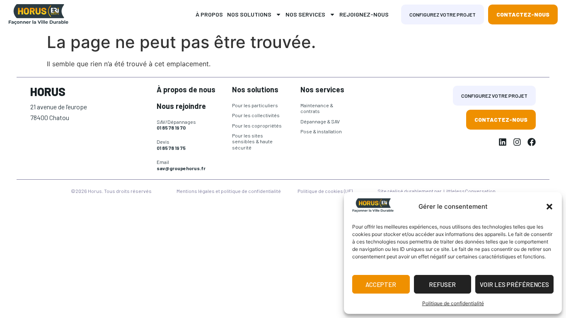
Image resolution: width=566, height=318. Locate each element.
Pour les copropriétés (257, 125)
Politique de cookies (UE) (325, 191)
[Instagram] (517, 142)
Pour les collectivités (256, 115)
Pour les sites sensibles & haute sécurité (252, 141)
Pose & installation (321, 131)
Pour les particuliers (255, 105)
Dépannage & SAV (320, 121)
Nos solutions (249, 14)
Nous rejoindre (181, 106)
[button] (549, 206)
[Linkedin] (502, 142)
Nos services (305, 14)
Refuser (442, 284)
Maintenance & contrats (316, 108)
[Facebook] (531, 142)
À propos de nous (186, 89)
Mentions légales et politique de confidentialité (229, 191)
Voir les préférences (514, 284)
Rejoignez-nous (364, 14)
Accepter (380, 284)
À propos (209, 14)
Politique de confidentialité (453, 303)
